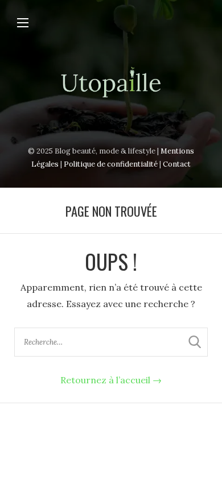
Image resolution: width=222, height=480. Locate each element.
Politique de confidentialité (111, 164)
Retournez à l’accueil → (111, 380)
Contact (177, 164)
